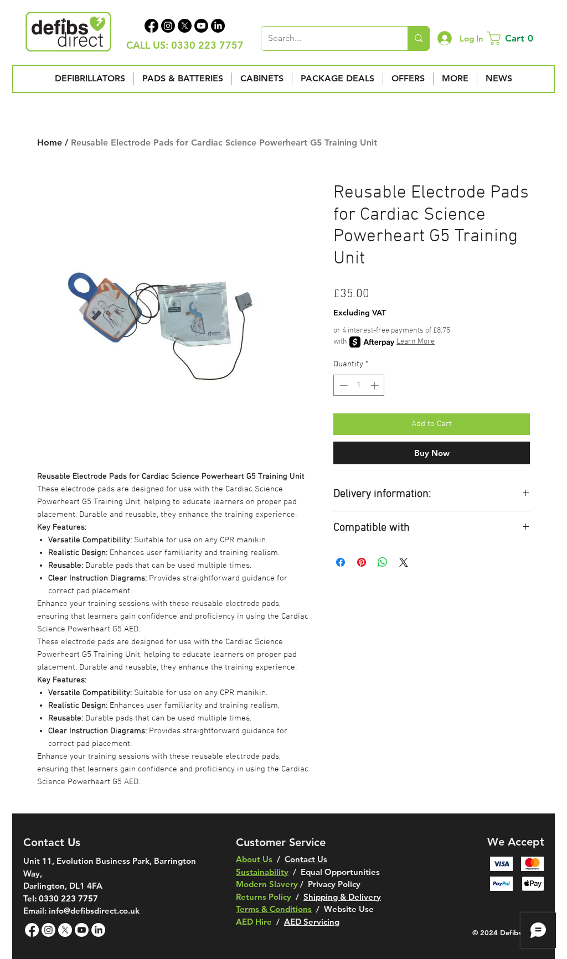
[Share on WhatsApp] (382, 562)
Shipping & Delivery (342, 896)
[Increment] (375, 385)
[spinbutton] (359, 385)
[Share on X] (403, 562)
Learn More (415, 341)
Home (49, 142)
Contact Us (306, 859)
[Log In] (444, 38)
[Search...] (418, 38)
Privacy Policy (334, 884)
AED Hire (254, 921)
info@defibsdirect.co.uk (94, 910)
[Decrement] (342, 385)
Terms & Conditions (274, 909)
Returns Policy (263, 896)
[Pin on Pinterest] (361, 562)
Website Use (349, 909)
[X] (185, 26)
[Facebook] (151, 26)
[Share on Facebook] (340, 562)
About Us (254, 859)
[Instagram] (168, 26)
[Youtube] (201, 26)
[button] (512, 38)
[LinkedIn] (218, 26)
